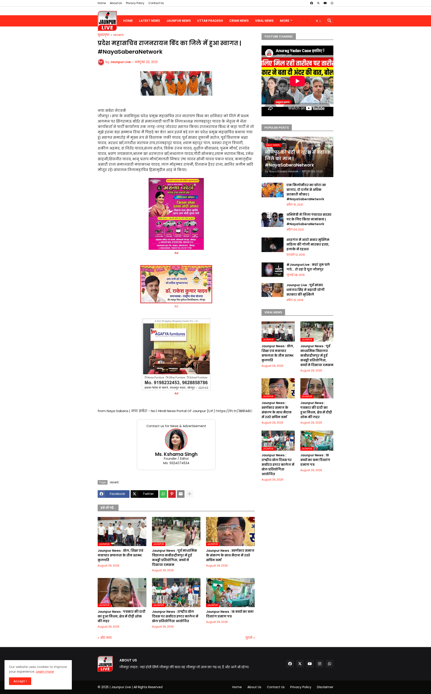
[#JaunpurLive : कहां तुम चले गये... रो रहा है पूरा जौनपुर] (273, 269)
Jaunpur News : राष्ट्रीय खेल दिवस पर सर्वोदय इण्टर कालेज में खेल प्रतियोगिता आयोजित (175, 616)
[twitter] (318, 3)
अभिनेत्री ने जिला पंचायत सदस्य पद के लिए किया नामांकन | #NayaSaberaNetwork (308, 219)
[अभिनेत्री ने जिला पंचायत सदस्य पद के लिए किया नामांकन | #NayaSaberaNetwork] (273, 219)
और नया (106, 638)
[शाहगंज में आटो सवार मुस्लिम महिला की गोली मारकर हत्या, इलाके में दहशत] (273, 244)
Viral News (264, 20)
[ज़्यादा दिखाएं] (189, 494)
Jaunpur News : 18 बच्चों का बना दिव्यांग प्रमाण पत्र (230, 614)
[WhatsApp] (163, 494)
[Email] (181, 494)
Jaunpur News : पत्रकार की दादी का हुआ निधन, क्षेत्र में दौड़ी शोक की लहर (121, 616)
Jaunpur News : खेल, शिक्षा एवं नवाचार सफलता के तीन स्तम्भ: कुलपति (120, 555)
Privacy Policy (135, 3)
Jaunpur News (178, 20)
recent (118, 35)
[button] (318, 21)
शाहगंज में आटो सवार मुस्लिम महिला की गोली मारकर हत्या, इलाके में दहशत (307, 244)
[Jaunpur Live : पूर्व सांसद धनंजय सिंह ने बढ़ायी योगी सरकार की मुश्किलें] (273, 290)
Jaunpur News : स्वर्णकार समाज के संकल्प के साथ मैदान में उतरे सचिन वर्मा (230, 555)
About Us (116, 3)
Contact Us (156, 3)
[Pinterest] (172, 494)
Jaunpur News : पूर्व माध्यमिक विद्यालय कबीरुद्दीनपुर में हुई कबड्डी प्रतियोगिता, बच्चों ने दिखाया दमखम (174, 557)
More (284, 20)
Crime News (239, 20)
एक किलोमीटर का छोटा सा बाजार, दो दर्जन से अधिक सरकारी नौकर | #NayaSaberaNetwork (306, 192)
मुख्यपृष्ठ (104, 35)
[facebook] (311, 3)
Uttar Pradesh (210, 20)
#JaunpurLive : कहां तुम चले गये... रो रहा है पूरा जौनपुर (308, 267)
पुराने (248, 638)
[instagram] (319, 664)
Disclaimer (325, 687)
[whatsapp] (332, 3)
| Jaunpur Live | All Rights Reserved (136, 687)
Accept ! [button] (20, 681)
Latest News (149, 20)
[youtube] (325, 3)
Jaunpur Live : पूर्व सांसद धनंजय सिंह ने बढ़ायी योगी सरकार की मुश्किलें (305, 290)
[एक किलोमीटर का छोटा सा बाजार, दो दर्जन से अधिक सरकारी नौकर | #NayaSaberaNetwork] (273, 190)
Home (102, 3)
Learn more (45, 671)
